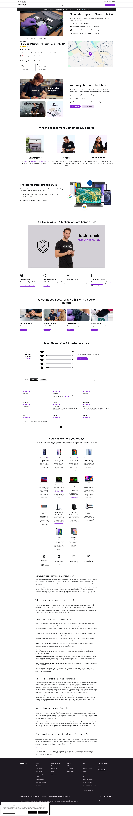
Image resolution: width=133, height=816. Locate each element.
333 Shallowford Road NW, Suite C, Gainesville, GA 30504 (39, 53)
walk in (27, 161)
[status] (36, 393)
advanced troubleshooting (27, 286)
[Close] (47, 804)
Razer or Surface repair (74, 485)
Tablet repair (74, 537)
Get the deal (86, 9)
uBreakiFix (24, 1)
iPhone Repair (43, 457)
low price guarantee (93, 26)
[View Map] (90, 54)
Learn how (47, 286)
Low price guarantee (59, 491)
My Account (112, 1)
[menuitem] (47, 4)
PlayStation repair (59, 512)
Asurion (19, 1)
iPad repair (58, 537)
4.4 (29, 46)
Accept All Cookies (43, 812)
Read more (66, 396)
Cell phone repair (88, 457)
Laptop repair (58, 485)
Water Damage (43, 560)
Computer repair (89, 485)
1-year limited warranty (80, 33)
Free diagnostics (78, 26)
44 (71, 427)
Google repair (73, 457)
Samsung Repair (58, 457)
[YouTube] (110, 796)
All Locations (22, 38)
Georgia (28, 38)
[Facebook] (107, 796)
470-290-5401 (26, 49)
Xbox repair (73, 512)
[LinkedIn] (112, 796)
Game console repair (88, 512)
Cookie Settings (9, 812)
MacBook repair (43, 485)
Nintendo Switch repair (44, 512)
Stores (106, 1)
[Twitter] (105, 796)
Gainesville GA (34, 38)
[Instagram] (102, 796)
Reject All (32, 812)
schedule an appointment (38, 161)
